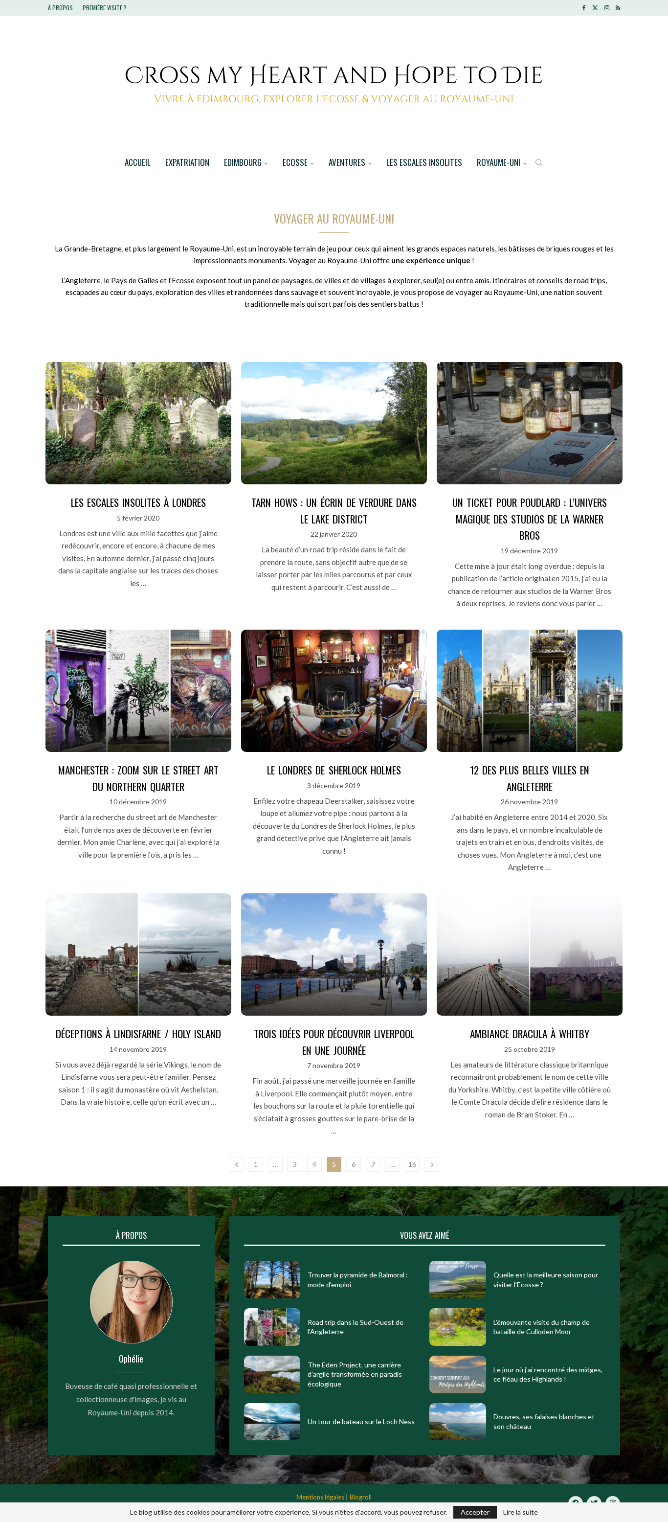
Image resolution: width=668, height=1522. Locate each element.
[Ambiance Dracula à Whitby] (530, 954)
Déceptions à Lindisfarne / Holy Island (138, 1033)
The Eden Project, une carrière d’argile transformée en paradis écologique (355, 1374)
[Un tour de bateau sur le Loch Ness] (272, 1422)
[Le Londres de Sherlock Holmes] (334, 691)
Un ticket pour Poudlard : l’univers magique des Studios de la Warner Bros (529, 519)
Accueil (138, 162)
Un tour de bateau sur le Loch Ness (361, 1421)
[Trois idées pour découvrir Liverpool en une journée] (334, 954)
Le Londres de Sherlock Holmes (334, 769)
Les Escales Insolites (424, 162)
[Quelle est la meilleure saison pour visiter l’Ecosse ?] (457, 1279)
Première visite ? (105, 7)
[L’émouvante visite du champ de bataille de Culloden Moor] (457, 1327)
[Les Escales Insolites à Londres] (138, 423)
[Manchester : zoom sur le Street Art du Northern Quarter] (138, 691)
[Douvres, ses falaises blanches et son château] (457, 1422)
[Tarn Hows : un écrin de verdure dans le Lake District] (334, 423)
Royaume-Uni (498, 162)
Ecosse (295, 162)
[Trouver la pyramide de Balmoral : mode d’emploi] (272, 1279)
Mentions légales (320, 1497)
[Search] (539, 162)
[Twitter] (595, 8)
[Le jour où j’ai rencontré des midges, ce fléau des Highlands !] (457, 1374)
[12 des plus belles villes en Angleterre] (530, 691)
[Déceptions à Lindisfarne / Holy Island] (138, 954)
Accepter (475, 1512)
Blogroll (361, 1497)
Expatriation (187, 162)
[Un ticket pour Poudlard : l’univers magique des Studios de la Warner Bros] (530, 423)
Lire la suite (520, 1512)
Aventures (347, 162)
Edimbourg (243, 162)
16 (412, 1164)
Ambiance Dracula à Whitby (529, 1033)
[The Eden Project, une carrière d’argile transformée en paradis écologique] (272, 1374)
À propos (60, 7)
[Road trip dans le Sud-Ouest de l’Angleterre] (272, 1327)
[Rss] (618, 8)
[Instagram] (606, 8)
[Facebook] (584, 8)
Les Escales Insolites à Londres (138, 502)
